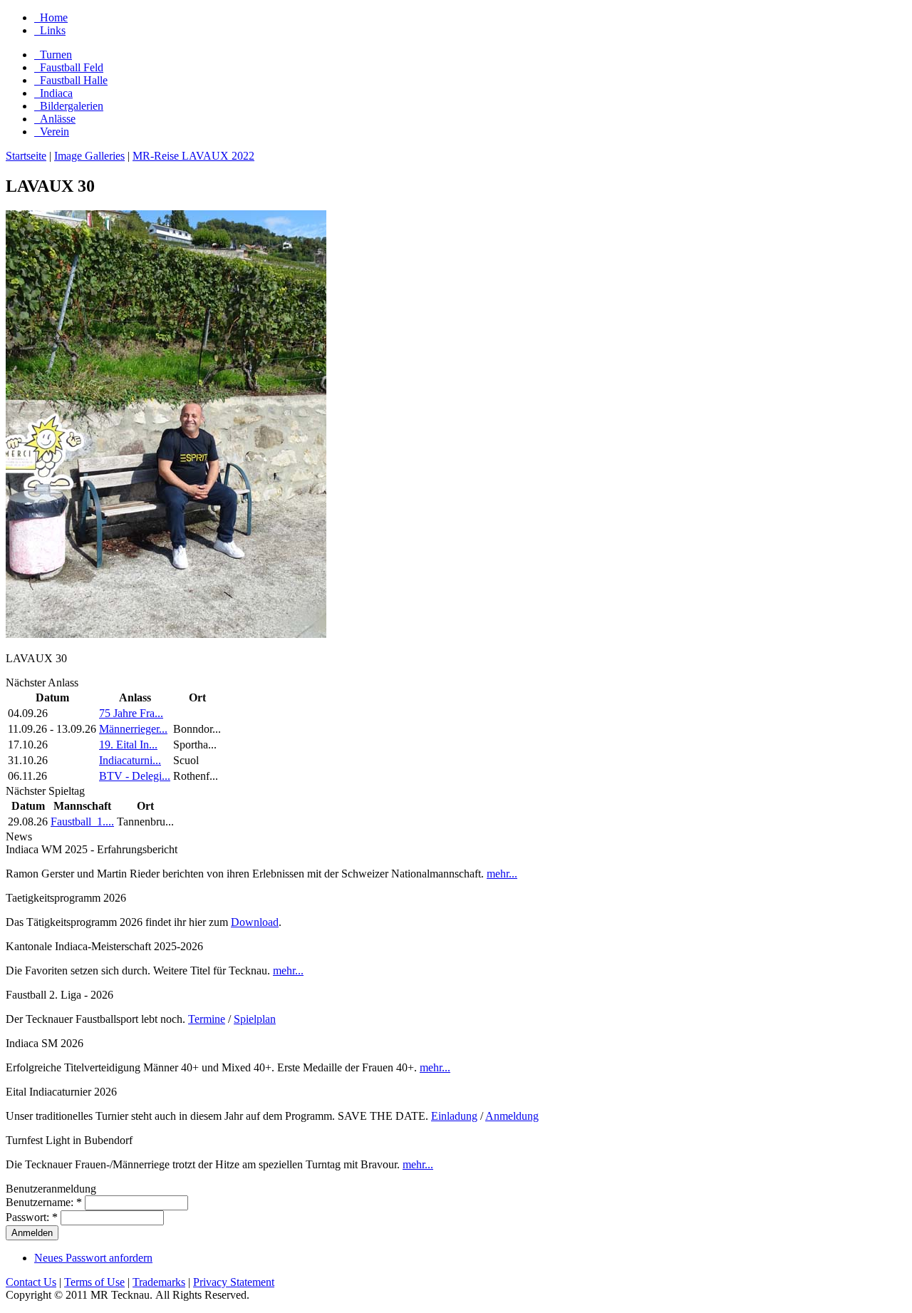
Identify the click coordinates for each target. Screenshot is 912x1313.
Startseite (26, 156)
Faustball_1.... (82, 821)
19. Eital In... (128, 744)
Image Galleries (89, 156)
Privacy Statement (233, 1282)
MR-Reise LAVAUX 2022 (193, 156)
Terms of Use (94, 1282)
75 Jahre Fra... (131, 713)
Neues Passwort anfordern (93, 1258)
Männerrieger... (133, 729)
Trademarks (159, 1282)
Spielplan (255, 1019)
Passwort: (32, 1217)
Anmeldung (512, 1116)
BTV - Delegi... (134, 776)
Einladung (454, 1116)
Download (255, 922)
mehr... (502, 873)
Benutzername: (44, 1202)
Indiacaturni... (130, 760)
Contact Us (31, 1282)
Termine (206, 1019)
